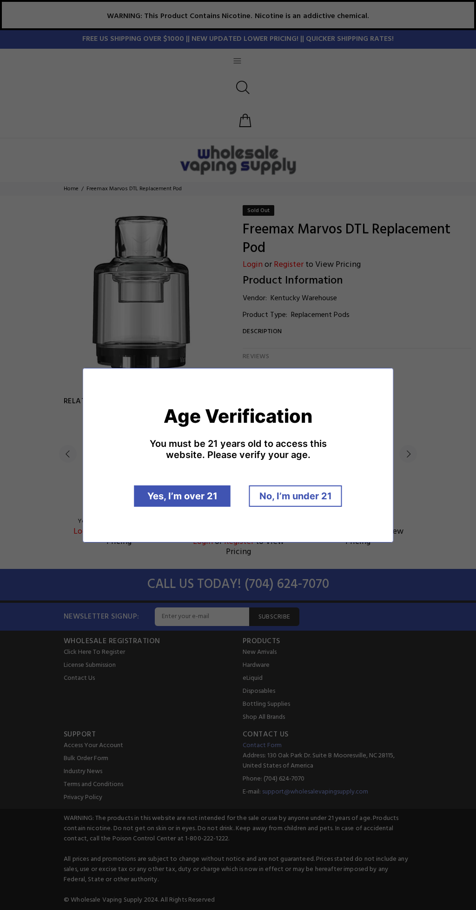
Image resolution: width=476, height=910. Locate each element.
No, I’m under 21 (295, 496)
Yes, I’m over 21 (182, 496)
